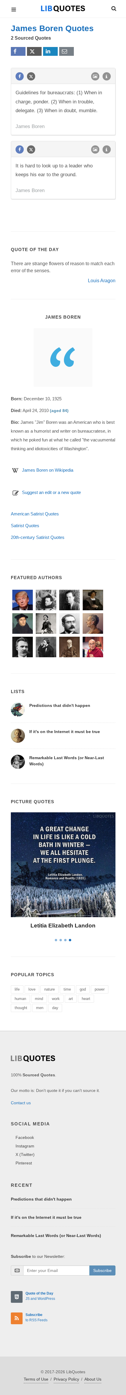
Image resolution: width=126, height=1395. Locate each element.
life (17, 989)
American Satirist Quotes (35, 513)
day (55, 1008)
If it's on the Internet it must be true (64, 731)
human (20, 998)
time (67, 989)
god (83, 989)
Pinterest (24, 1163)
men (39, 1008)
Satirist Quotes (25, 525)
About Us (92, 1379)
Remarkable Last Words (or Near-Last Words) (56, 1235)
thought (21, 1008)
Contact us (21, 1102)
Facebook (25, 1137)
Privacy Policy (66, 1379)
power (100, 989)
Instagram (25, 1146)
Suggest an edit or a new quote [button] (51, 492)
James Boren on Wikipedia (47, 470)
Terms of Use (36, 1379)
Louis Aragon (101, 280)
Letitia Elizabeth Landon (63, 925)
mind (39, 998)
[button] (113, 8)
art (71, 998)
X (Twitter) (25, 1154)
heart (86, 998)
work (56, 998)
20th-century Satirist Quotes (37, 537)
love (31, 989)
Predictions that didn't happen (59, 705)
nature (49, 989)
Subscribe (102, 1270)
